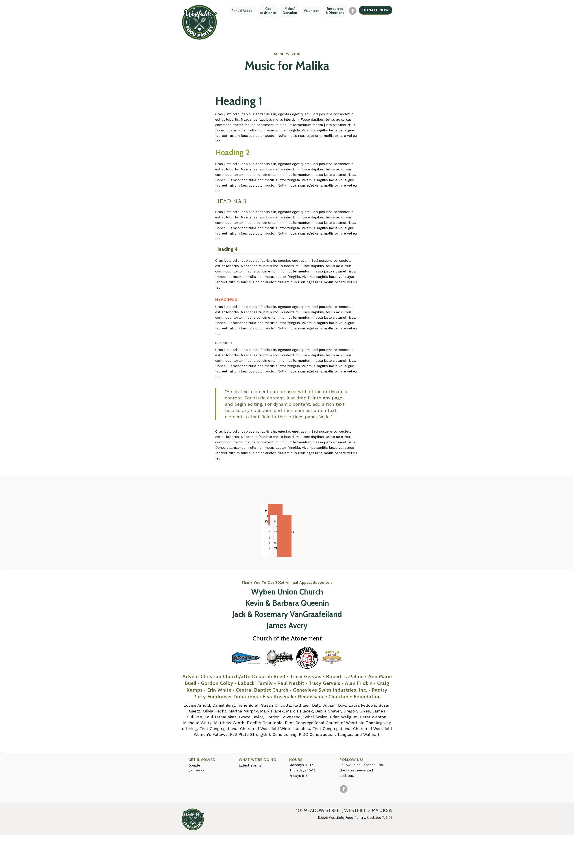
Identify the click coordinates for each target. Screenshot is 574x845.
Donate (194, 765)
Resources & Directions (335, 11)
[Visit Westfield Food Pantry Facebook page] (353, 11)
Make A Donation (290, 11)
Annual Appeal (242, 11)
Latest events (250, 765)
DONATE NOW (375, 10)
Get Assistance (268, 11)
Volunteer (311, 11)
